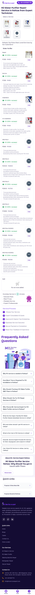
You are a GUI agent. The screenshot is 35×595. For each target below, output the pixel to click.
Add (29, 60)
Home (3, 529)
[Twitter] (8, 519)
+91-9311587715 (26, 2)
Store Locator (6, 542)
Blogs (3, 532)
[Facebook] (3, 519)
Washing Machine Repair (9, 557)
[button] (6, 592)
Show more (7, 473)
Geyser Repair (6, 564)
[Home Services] (8, 2)
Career (4, 535)
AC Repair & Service (8, 551)
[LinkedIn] (12, 519)
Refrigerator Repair (7, 561)
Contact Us (5, 539)
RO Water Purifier (7, 554)
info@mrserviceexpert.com (12, 581)
